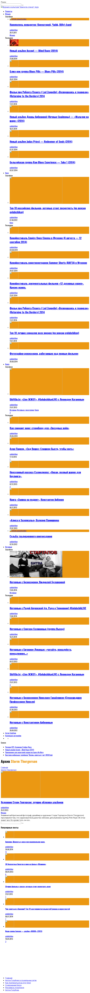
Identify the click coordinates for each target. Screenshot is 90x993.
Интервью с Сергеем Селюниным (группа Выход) (37, 629)
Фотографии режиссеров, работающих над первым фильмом (44, 353)
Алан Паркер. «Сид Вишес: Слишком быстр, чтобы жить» (42, 449)
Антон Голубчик (10, 733)
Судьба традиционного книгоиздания (31, 536)
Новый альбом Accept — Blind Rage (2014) (34, 51)
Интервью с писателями (25, 410)
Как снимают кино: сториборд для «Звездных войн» (39, 428)
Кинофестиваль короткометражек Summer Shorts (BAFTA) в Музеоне (48, 263)
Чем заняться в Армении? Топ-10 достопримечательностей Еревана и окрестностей (37, 909)
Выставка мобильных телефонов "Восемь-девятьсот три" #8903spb (28, 755)
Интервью (13, 410)
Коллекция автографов (13, 735)
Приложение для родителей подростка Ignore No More (24, 752)
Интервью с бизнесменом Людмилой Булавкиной (37, 582)
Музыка (8, 14)
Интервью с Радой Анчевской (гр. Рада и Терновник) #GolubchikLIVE (48, 608)
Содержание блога (13, 985)
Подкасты (8, 11)
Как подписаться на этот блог (18, 983)
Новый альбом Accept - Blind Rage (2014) (19, 749)
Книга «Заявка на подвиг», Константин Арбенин (37, 499)
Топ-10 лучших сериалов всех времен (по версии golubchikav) (44, 333)
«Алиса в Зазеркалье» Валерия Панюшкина (34, 520)
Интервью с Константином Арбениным (31, 722)
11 (6, 852)
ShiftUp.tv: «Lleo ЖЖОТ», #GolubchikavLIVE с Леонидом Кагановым (47, 399)
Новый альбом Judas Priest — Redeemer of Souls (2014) (41, 141)
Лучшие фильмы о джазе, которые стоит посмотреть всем (28, 886)
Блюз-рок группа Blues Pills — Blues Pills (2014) (37, 71)
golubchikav (14, 30)
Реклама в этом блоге (14, 987)
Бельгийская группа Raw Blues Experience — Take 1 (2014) (42, 162)
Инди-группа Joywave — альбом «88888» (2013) (23, 931)
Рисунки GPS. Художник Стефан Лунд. (18, 747)
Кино (7, 173)
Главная (4, 767)
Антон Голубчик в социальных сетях (21, 980)
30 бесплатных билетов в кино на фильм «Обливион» (25, 864)
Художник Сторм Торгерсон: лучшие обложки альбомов (32, 802)
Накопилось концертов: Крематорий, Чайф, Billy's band (40, 24)
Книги (7, 364)
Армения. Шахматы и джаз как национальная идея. (25, 842)
